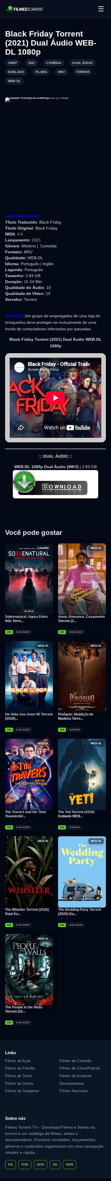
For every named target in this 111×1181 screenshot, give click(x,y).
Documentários (71, 1083)
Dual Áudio (82, 63)
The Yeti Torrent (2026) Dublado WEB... (76, 814)
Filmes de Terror (18, 1076)
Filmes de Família (20, 1068)
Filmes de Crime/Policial (79, 1068)
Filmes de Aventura (75, 1076)
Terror (83, 72)
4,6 (20, 234)
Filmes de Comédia (75, 1061)
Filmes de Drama (19, 1083)
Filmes (41, 72)
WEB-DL (14, 81)
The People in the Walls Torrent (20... (23, 1009)
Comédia (53, 63)
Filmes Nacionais (73, 1091)
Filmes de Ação (18, 1061)
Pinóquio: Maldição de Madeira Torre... (75, 716)
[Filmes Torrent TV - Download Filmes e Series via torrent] (24, 9)
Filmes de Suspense (22, 1091)
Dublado (16, 72)
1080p (12, 63)
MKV (61, 72)
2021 (31, 63)
